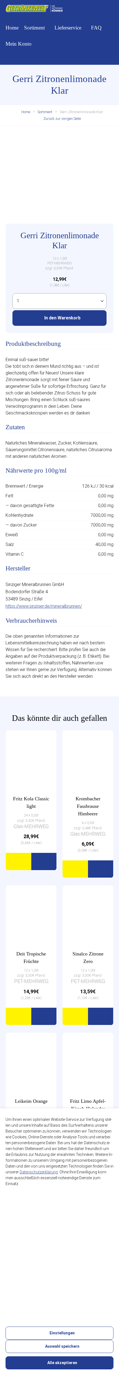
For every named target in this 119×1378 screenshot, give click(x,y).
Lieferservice (68, 28)
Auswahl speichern (61, 1346)
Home (12, 28)
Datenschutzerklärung (39, 1172)
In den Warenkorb (62, 318)
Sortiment (34, 28)
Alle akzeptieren (61, 1362)
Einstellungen (62, 1333)
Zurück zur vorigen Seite (62, 118)
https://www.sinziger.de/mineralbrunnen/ (44, 606)
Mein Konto (19, 44)
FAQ (96, 28)
